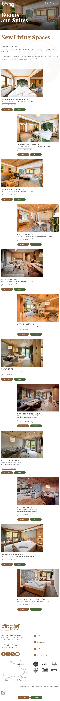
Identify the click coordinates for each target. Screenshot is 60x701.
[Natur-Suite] (22, 353)
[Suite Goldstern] (38, 308)
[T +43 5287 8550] (47, 3)
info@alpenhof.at (9, 647)
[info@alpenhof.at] (50, 3)
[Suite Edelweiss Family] (38, 398)
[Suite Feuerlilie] (22, 263)
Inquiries (23, 697)
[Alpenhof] (8, 5)
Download (41, 642)
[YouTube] (17, 654)
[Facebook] (3, 654)
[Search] (45, 3)
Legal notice (31, 686)
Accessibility (48, 686)
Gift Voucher (42, 655)
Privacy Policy (40, 686)
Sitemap (56, 686)
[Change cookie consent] (3, 692)
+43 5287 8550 (10, 645)
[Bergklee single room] (22, 538)
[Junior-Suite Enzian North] (38, 128)
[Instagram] (8, 654)
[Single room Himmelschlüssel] (38, 583)
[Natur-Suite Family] (22, 444)
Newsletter (41, 649)
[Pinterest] (12, 654)
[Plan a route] (15, 670)
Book (36, 697)
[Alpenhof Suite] (38, 491)
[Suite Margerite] (38, 218)
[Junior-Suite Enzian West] (22, 173)
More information (9, 105)
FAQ (38, 636)
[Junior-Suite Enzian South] (22, 83)
